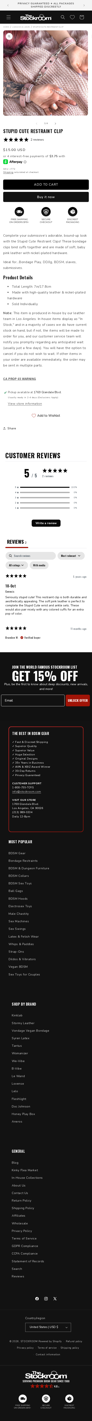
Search (17, 1269)
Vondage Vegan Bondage (30, 1031)
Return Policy (21, 1201)
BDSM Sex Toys (20, 883)
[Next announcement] (84, 5)
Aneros (17, 1122)
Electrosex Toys (20, 906)
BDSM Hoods (18, 899)
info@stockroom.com (26, 791)
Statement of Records (28, 1261)
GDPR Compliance (25, 1246)
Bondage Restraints (23, 861)
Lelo (15, 1091)
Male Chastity (19, 914)
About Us (19, 1185)
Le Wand (18, 1076)
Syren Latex (21, 1038)
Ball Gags (16, 891)
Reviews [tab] (17, 541)
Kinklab (17, 1015)
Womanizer (20, 1053)
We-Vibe (18, 1061)
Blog (15, 1163)
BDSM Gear (17, 853)
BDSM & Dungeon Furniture (29, 868)
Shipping (8, 172)
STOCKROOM (29, 1341)
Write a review (46, 523)
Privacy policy (25, 1348)
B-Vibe (17, 1069)
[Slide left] (36, 123)
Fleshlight (19, 1099)
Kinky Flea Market (25, 1170)
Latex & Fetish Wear (24, 937)
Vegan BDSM (18, 967)
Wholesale (20, 1223)
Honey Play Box (23, 1114)
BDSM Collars (19, 876)
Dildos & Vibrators (22, 959)
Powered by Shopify (50, 1341)
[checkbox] (39, 565)
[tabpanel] (46, 598)
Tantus (17, 1046)
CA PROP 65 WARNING (19, 378)
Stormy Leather (23, 1023)
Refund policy (74, 1341)
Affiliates (18, 1216)
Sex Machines (19, 921)
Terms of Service (24, 1238)
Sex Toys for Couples (24, 974)
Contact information (48, 1354)
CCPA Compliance (25, 1254)
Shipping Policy (23, 1208)
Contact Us (20, 1193)
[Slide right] (55, 123)
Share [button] (11, 428)
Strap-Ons (16, 952)
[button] (8, 17)
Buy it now (46, 197)
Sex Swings (17, 929)
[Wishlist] (72, 17)
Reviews (18, 1276)
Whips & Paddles (21, 944)
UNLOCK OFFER (78, 700)
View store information (25, 404)
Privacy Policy (22, 1231)
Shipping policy (70, 1348)
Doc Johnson (21, 1106)
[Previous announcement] (8, 5)
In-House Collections (27, 1178)
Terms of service (47, 1348)
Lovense (18, 1084)
